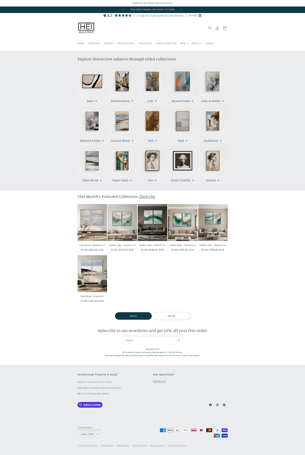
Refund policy (123, 446)
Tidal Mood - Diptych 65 (92, 296)
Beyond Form (181, 101)
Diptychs (146, 196)
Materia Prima (90, 140)
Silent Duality (180, 180)
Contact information (177, 446)
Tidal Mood (90, 180)
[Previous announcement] (123, 10)
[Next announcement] (181, 10)
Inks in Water (210, 101)
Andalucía (211, 140)
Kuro (90, 101)
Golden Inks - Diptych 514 (152, 245)
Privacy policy (107, 446)
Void (181, 140)
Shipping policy (157, 446)
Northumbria (120, 101)
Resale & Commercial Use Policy (95, 382)
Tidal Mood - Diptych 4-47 (92, 245)
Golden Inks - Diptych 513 (182, 245)
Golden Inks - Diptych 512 (213, 245)
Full (150, 140)
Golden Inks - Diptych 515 (122, 245)
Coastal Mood (120, 140)
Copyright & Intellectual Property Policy (99, 387)
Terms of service (139, 446)
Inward (211, 180)
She (150, 180)
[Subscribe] (178, 340)
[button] (184, 43)
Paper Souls (120, 180)
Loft (150, 101)
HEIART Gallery (91, 446)
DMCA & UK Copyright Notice (93, 393)
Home (133, 315)
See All (172, 315)
